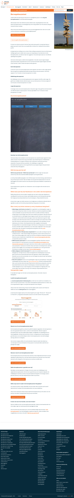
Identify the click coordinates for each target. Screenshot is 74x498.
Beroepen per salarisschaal (6, 439)
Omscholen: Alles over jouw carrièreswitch (7, 452)
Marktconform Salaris (5, 458)
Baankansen (35, 7)
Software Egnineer (42, 479)
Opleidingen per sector (61, 435)
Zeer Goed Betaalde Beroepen (25, 439)
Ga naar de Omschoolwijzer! (18, 397)
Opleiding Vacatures (60, 472)
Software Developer (42, 477)
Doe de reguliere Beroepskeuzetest (20, 40)
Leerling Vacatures (60, 473)
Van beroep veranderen (6, 454)
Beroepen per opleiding (6, 440)
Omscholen (24, 7)
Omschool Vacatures (60, 470)
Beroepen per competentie (6, 442)
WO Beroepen (22, 435)
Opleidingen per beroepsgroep (62, 437)
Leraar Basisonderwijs (42, 475)
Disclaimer (25, 496)
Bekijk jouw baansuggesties (18, 321)
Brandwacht (40, 454)
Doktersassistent (41, 451)
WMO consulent (41, 435)
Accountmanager (41, 437)
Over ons (58, 7)
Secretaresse (40, 470)
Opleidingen (47, 7)
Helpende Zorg (41, 446)
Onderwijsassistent (42, 434)
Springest (58, 449)
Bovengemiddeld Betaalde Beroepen (27, 442)
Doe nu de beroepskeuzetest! (18, 348)
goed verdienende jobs (33, 261)
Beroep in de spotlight (5, 447)
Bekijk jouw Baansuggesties (18, 35)
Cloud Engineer (41, 484)
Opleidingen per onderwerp (62, 439)
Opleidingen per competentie (62, 440)
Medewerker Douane (42, 444)
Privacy (30, 496)
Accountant (40, 439)
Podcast (53, 7)
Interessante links (60, 461)
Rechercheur (40, 465)
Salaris (30, 7)
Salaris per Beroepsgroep (61, 487)
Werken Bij (58, 466)
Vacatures (42, 7)
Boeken (58, 447)
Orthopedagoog (41, 442)
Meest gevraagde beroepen (25, 449)
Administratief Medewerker (44, 440)
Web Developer (41, 480)
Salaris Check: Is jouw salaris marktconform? (7, 460)
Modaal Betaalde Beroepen (25, 447)
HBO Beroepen (22, 434)
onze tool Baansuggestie (35, 249)
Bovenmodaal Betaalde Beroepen (26, 444)
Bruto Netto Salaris (5, 456)
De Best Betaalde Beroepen (25, 437)
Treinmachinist (41, 460)
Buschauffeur (41, 461)
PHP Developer (41, 482)
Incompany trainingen (61, 446)
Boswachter (40, 453)
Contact (58, 459)
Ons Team (58, 458)
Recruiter (40, 447)
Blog (62, 7)
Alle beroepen (4, 468)
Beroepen (3, 7)
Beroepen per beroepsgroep (7, 435)
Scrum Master (41, 456)
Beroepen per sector (5, 437)
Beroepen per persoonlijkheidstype (8, 444)
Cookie (19, 496)
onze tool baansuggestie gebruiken (42, 237)
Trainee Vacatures (60, 475)
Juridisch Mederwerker (43, 467)
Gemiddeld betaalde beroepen (25, 446)
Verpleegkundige (41, 468)
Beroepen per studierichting (7, 446)
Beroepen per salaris (60, 489)
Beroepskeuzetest (10, 7)
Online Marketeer (41, 472)
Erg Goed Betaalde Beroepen (25, 440)
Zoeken (69, 10)
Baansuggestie (18, 7)
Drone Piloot (40, 458)
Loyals (69, 496)
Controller (40, 449)
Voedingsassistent (41, 463)
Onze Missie (58, 456)
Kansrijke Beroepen (23, 451)
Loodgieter (40, 474)
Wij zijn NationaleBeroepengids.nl (63, 454)
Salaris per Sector (60, 485)
